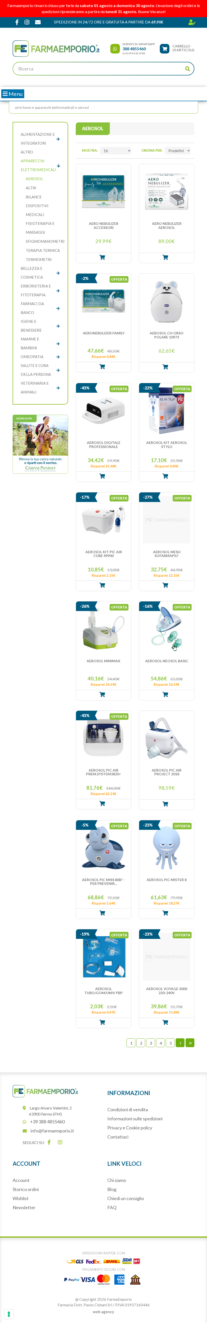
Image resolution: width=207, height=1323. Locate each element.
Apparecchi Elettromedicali (54, 107)
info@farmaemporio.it (52, 1130)
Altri (31, 188)
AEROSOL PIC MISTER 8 (167, 880)
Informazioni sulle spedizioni (135, 1118)
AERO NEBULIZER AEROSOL (167, 225)
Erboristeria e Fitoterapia (36, 290)
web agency (103, 1311)
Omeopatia (32, 356)
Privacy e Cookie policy (129, 1127)
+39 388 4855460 (47, 1121)
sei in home (23, 107)
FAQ (111, 1207)
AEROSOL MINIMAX (103, 661)
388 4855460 (134, 48)
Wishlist (21, 1198)
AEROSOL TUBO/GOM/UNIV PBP (103, 991)
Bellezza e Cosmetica (32, 272)
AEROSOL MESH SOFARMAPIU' (166, 554)
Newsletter (24, 1207)
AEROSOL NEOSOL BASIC (166, 661)
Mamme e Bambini (30, 343)
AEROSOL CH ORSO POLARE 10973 (167, 335)
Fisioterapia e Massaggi (40, 227)
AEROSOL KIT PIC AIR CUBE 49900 (103, 554)
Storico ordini (26, 1189)
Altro (27, 152)
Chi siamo (116, 1180)
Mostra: (89, 150)
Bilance (34, 197)
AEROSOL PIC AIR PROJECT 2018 (167, 772)
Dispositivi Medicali (37, 210)
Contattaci (117, 1137)
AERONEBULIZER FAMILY (103, 333)
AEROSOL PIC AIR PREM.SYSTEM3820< (103, 772)
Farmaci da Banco (32, 308)
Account (21, 1180)
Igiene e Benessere (31, 325)
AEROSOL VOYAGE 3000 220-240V (166, 991)
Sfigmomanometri (45, 241)
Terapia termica (43, 250)
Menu (15, 93)
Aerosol (83, 107)
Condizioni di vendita (127, 1109)
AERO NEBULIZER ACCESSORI (103, 225)
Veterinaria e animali (35, 387)
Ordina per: (151, 150)
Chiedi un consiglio (125, 1198)
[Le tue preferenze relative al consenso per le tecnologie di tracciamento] (9, 1314)
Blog (111, 1189)
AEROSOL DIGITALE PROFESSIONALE (103, 444)
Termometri (39, 259)
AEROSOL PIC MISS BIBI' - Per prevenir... (103, 882)
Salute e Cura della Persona (36, 370)
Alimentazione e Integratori (38, 138)
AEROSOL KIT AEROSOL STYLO (166, 444)
